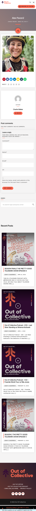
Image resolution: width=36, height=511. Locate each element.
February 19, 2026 (23, 386)
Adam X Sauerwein (10, 274)
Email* (4, 161)
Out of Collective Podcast (9, 292)
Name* (4, 152)
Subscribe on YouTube (26, 6)
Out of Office (18, 484)
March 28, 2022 (22, 21)
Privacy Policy (25, 488)
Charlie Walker (12, 21)
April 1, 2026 (21, 331)
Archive (18, 113)
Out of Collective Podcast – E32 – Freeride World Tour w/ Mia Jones (17, 381)
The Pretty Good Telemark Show (8, 235)
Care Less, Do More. (11, 488)
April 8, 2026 (22, 274)
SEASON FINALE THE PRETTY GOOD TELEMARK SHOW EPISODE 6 (18, 270)
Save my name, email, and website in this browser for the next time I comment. (16, 181)
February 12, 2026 (23, 440)
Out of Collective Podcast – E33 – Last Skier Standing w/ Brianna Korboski (18, 326)
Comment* (5, 141)
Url (3, 170)
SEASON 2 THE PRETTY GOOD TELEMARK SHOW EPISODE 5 (16, 436)
